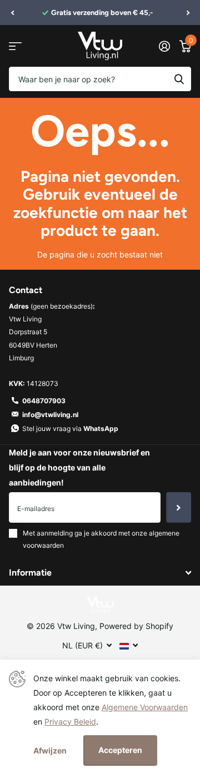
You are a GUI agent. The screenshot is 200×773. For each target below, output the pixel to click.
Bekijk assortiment (15, 46)
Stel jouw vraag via (70, 428)
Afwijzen (50, 750)
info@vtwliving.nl (50, 414)
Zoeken (179, 79)
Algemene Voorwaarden (145, 707)
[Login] (164, 46)
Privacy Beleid (70, 721)
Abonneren (178, 507)
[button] (12, 12)
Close (100, 572)
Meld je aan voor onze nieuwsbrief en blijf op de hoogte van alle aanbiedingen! (79, 467)
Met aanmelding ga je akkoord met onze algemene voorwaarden (101, 539)
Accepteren (120, 750)
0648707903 (44, 401)
